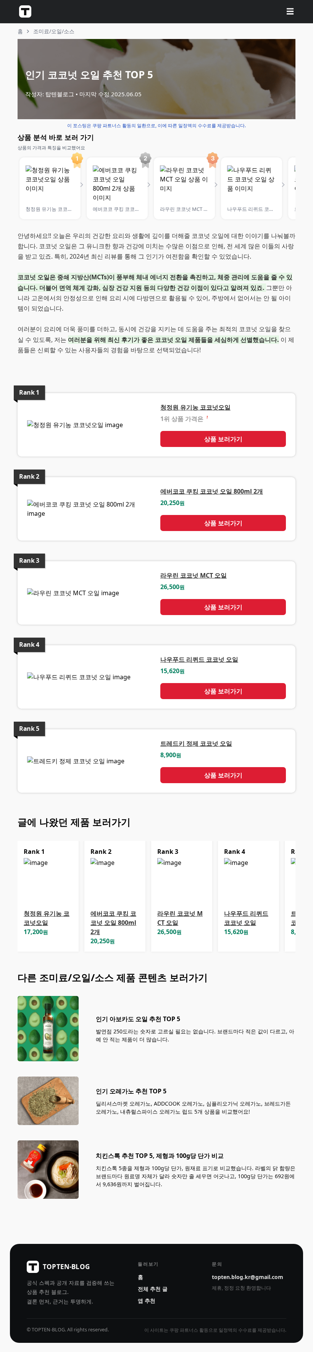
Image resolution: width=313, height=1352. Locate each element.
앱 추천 (146, 1300)
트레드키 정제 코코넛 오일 (196, 743)
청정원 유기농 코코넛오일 (195, 407)
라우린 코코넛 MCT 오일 (193, 575)
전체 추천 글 (153, 1288)
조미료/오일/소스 (53, 31)
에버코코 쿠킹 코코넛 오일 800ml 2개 (211, 491)
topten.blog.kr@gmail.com (247, 1277)
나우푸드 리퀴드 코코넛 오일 (199, 659)
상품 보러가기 (223, 439)
